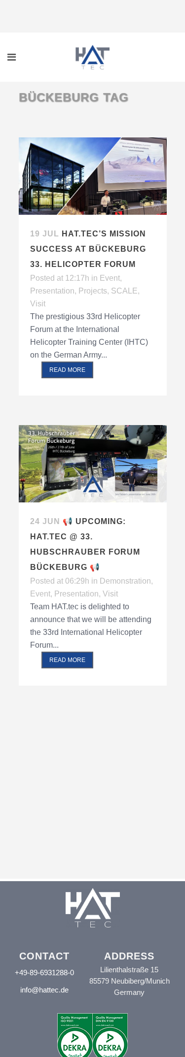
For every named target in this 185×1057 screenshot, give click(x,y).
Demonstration (125, 581)
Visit (37, 303)
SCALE (124, 291)
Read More (67, 369)
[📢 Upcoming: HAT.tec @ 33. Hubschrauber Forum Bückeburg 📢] (93, 463)
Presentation (52, 291)
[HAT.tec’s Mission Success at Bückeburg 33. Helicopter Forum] (93, 176)
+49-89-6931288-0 (44, 972)
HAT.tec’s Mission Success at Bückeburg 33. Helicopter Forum (88, 249)
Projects (92, 291)
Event (110, 278)
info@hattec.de (44, 990)
